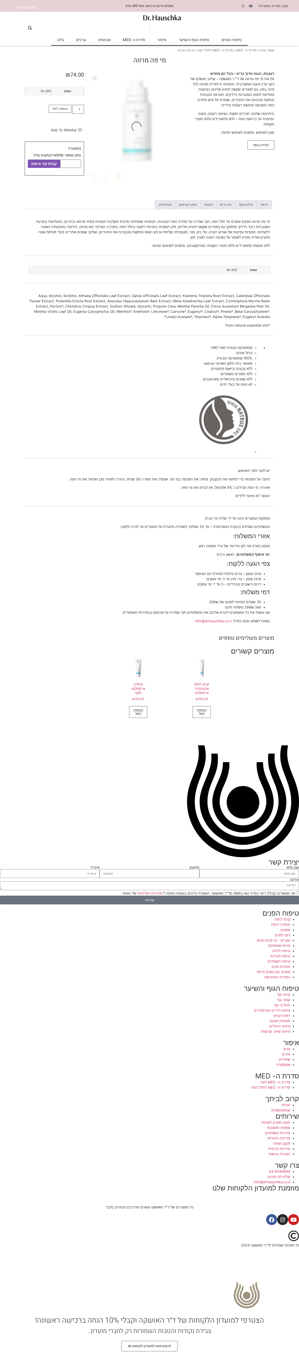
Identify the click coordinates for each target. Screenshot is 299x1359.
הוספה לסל (60, 108)
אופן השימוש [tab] (188, 204)
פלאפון (194, 867)
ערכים (81, 40)
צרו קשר (287, 1165)
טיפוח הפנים (232, 40)
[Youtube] (251, 6)
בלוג (60, 40)
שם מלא (293, 867)
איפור (162, 40)
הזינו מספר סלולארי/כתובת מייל (57, 155)
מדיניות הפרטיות (149, 893)
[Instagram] (243, 6)
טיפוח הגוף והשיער (194, 40)
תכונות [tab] (208, 204)
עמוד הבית (266, 50)
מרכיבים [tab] (226, 204)
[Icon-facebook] (235, 6)
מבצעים (104, 40)
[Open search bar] (30, 28)
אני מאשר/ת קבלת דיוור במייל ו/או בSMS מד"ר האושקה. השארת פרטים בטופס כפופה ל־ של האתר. (208, 893)
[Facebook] (271, 1219)
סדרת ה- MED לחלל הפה (215, 50)
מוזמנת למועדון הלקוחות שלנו (255, 1188)
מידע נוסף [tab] (246, 204)
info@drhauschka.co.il (213, 621)
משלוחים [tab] (165, 204)
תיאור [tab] (264, 204)
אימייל (95, 867)
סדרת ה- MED (134, 40)
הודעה (294, 879)
